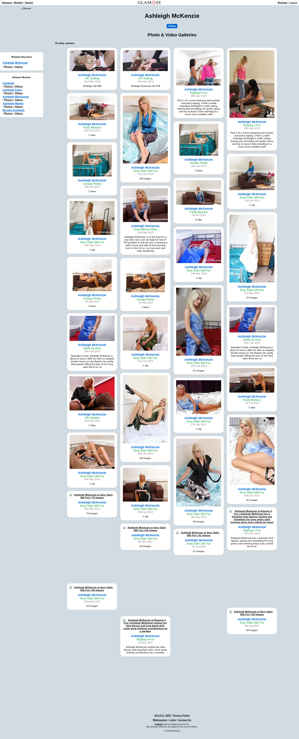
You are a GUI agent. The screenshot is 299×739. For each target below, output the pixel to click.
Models (18, 2)
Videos (19, 66)
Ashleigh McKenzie (15, 62)
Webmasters (160, 720)
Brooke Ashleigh (14, 110)
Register (283, 2)
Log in (293, 2)
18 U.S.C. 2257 (162, 715)
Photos (8, 66)
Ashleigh (8, 83)
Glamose (7, 2)
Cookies (159, 724)
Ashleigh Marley (13, 103)
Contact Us (184, 720)
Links (172, 720)
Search (29, 2)
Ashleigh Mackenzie (16, 96)
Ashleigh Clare (12, 90)
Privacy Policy (181, 715)
